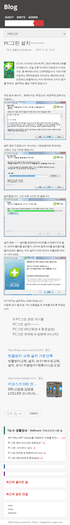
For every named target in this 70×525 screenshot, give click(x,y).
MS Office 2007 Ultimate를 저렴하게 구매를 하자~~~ (34, 437)
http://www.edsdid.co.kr (22, 378)
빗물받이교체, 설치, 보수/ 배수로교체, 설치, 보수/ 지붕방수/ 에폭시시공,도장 (34, 363)
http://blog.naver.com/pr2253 (25, 350)
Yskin (10, 522)
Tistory (35, 522)
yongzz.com (56, 522)
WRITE (21, 17)
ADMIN (33, 17)
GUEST (9, 17)
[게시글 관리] (20, 414)
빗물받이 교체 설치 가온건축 (30, 356)
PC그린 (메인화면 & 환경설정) (34, 329)
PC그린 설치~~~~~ (24, 43)
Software (35, 430)
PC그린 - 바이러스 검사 (20, 448)
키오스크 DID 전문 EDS (22, 384)
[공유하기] (15, 414)
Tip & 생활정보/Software (19, 50)
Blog (10, 7)
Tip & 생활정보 (17, 430)
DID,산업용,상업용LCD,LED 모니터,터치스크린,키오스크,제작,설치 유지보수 (23, 391)
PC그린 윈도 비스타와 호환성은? (25, 442)
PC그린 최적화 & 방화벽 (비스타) (36, 334)
